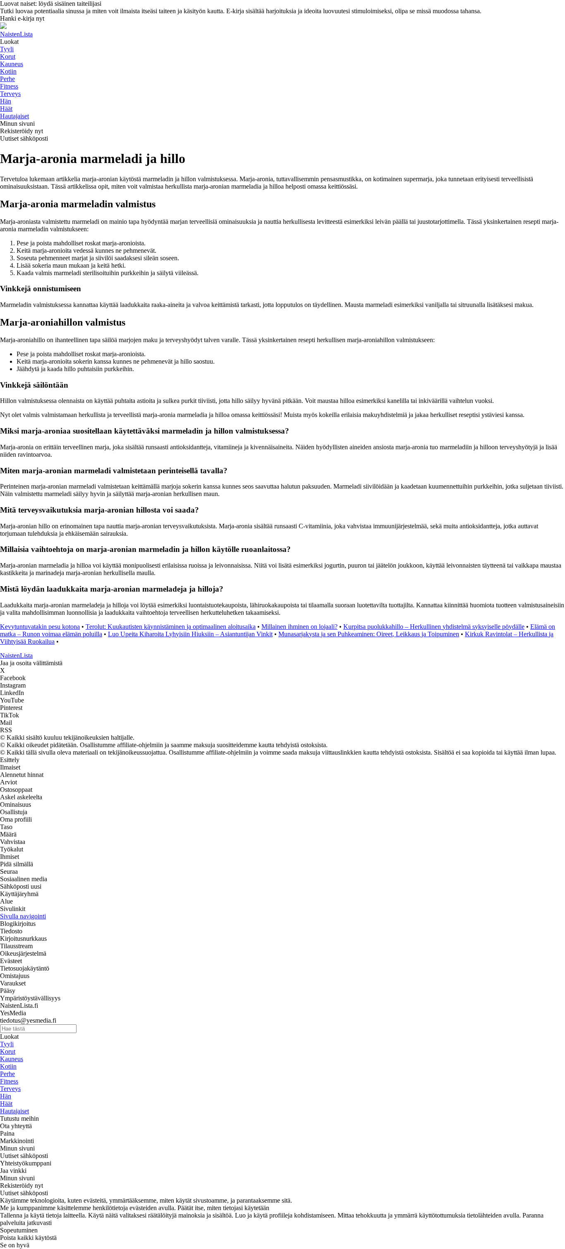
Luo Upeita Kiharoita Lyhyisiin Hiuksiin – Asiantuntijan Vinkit (190, 634)
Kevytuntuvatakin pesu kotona (40, 626)
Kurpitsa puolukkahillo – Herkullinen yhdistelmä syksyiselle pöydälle (433, 626)
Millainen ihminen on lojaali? (299, 626)
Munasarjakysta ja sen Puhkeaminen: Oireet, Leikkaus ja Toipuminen (368, 634)
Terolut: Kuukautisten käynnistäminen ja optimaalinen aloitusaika (171, 626)
